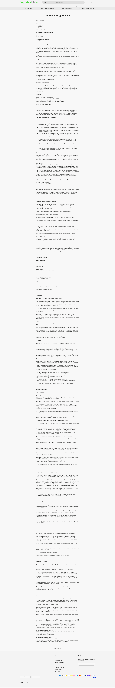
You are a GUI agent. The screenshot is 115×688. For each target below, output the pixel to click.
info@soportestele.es (45, 182)
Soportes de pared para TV (38, 6)
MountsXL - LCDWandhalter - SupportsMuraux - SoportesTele (32, 682)
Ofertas (83, 6)
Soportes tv (26, 6)
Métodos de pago (58, 669)
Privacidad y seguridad (59, 667)
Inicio (21, 6)
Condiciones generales (59, 662)
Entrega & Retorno (58, 660)
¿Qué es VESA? (58, 671)
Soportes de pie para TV (52, 6)
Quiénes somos (58, 658)
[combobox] (63, 2)
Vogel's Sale (77, 6)
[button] (94, 2)
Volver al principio (57, 648)
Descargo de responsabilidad (61, 664)
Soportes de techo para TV (66, 6)
